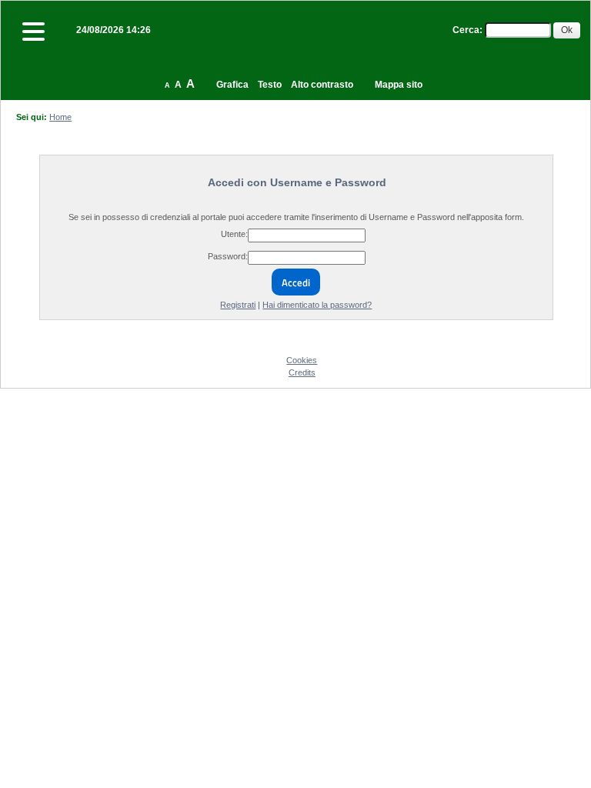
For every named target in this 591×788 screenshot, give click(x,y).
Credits (302, 372)
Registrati (237, 304)
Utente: (234, 234)
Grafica (232, 84)
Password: (228, 256)
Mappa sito (398, 84)
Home (60, 117)
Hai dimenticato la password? (317, 304)
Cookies (301, 360)
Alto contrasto (322, 84)
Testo (270, 84)
